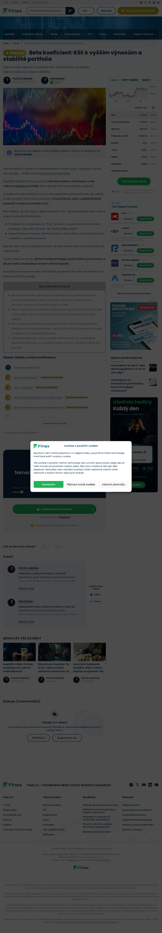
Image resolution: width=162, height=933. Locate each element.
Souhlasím (48, 484)
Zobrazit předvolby (113, 484)
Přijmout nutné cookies (81, 484)
